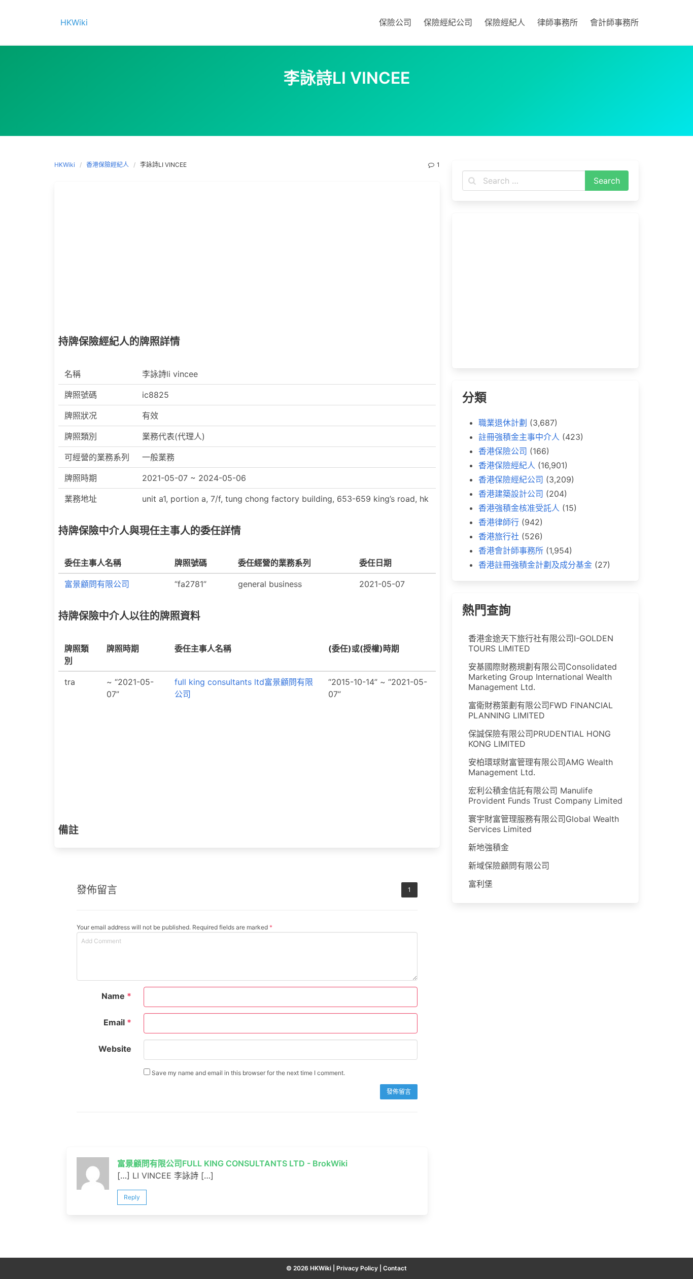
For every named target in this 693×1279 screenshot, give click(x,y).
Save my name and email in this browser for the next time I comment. (247, 1073)
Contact (395, 1268)
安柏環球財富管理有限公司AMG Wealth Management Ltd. (540, 767)
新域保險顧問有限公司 (508, 865)
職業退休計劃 (502, 423)
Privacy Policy (357, 1268)
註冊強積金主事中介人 (519, 437)
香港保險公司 (502, 451)
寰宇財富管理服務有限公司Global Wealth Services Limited (543, 824)
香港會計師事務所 (510, 550)
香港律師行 (498, 522)
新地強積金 (488, 847)
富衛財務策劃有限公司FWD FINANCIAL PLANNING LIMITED (540, 710)
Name (116, 996)
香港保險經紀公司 (510, 479)
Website (114, 1049)
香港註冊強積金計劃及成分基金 (535, 565)
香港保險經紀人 (107, 164)
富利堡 (480, 884)
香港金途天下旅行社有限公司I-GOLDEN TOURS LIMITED (540, 643)
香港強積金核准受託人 (519, 508)
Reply (132, 1197)
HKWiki (64, 164)
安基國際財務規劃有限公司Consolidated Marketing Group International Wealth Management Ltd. (542, 677)
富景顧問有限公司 (96, 584)
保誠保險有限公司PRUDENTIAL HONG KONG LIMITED (539, 739)
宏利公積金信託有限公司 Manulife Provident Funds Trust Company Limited (545, 795)
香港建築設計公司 (510, 494)
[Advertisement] (247, 261)
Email (117, 1022)
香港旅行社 (498, 536)
